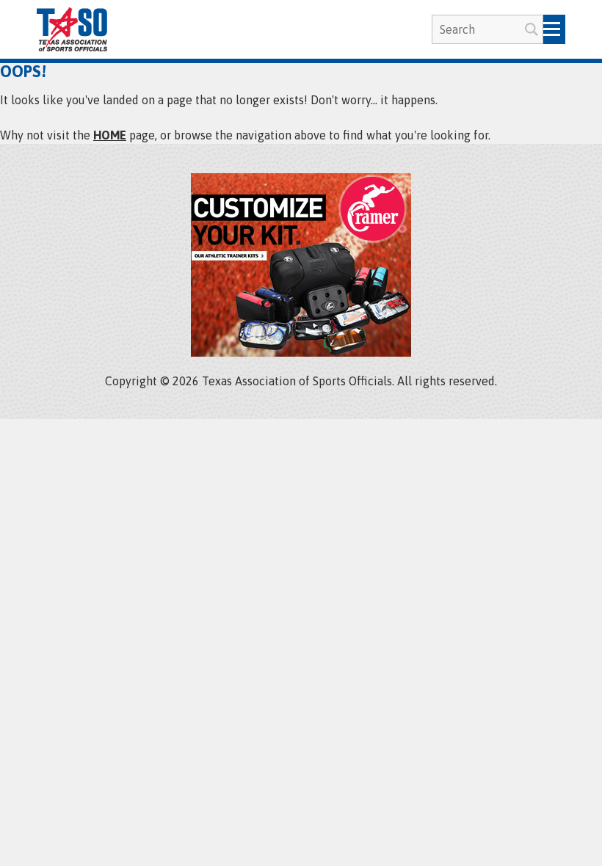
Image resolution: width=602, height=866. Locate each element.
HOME (109, 135)
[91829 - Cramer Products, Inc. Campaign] (301, 352)
